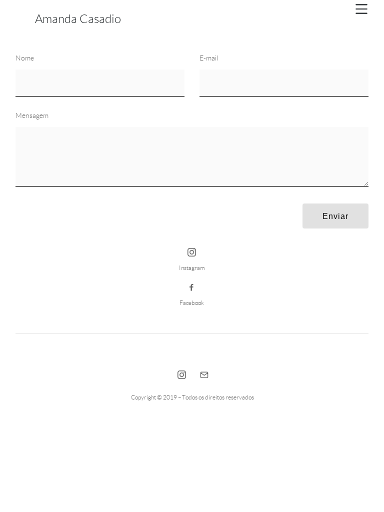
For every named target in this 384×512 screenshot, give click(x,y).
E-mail (209, 58)
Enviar (335, 216)
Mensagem (32, 116)
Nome (25, 58)
